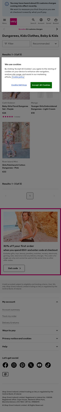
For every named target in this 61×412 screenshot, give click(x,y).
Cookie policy (18, 77)
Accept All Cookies (41, 85)
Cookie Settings (19, 85)
